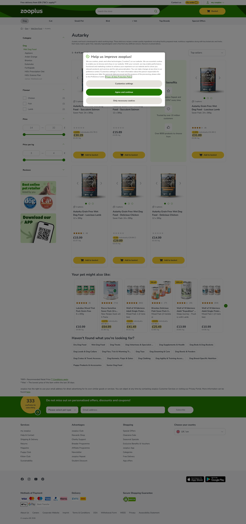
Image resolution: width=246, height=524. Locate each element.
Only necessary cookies (124, 100)
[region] (124, 79)
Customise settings (124, 83)
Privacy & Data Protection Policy (118, 77)
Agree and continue (124, 92)
